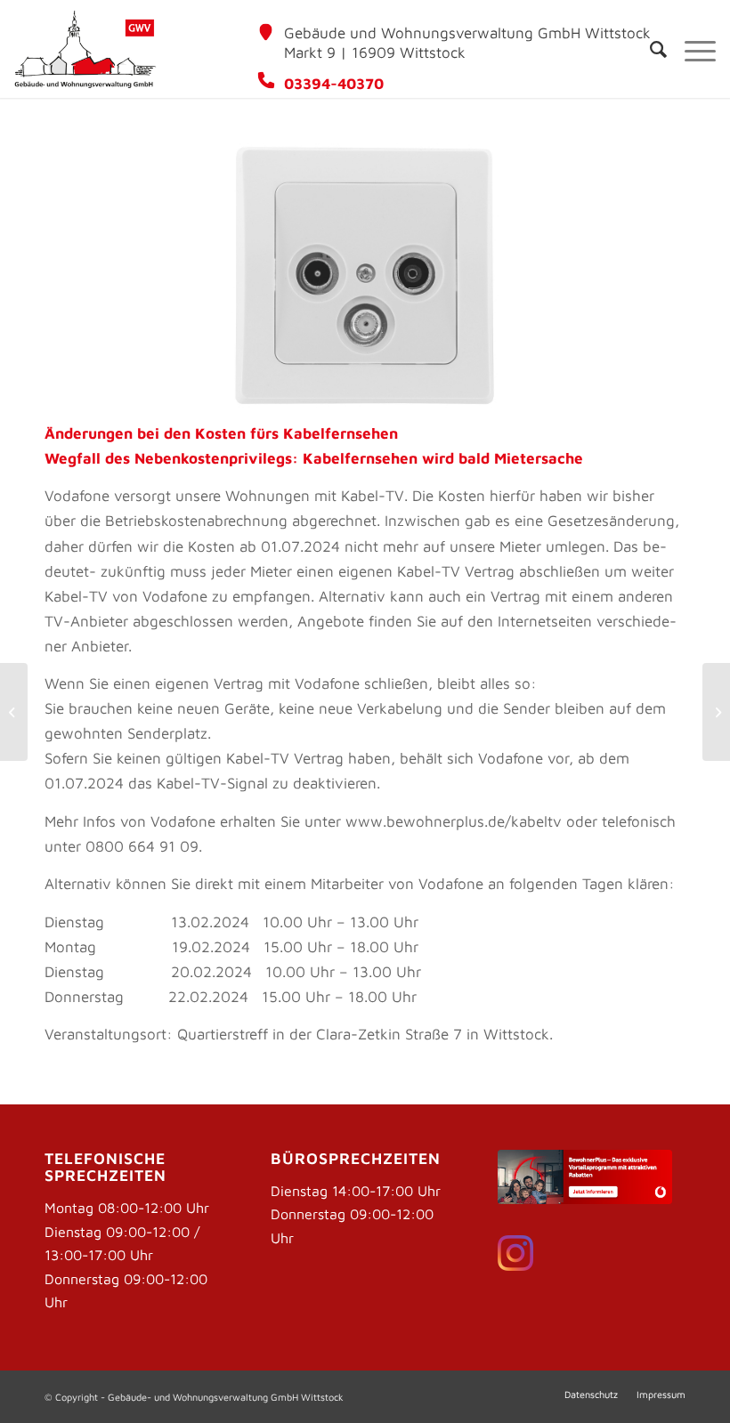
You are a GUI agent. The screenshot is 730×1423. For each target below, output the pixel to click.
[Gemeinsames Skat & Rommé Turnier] (716, 712)
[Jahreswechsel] (14, 712)
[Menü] (691, 49)
